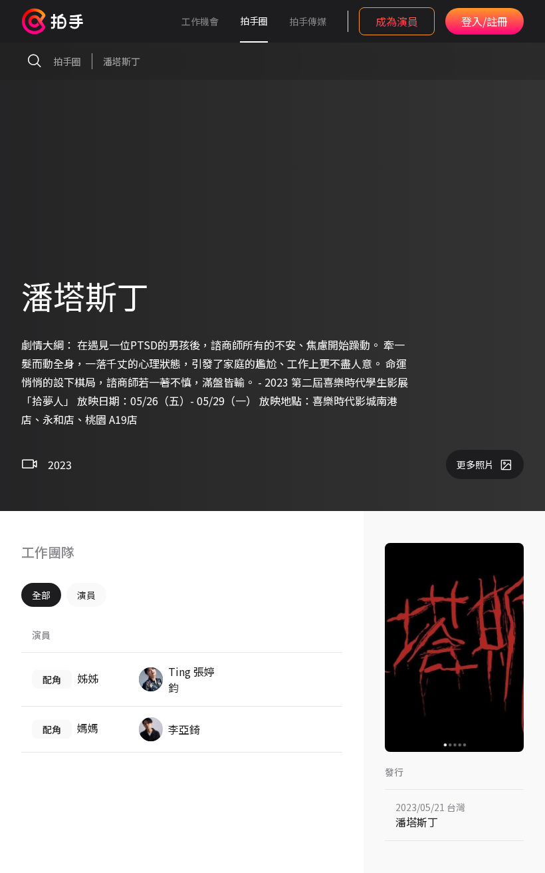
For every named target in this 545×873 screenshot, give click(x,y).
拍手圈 (254, 20)
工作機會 (200, 21)
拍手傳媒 (307, 21)
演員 (86, 595)
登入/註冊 (484, 21)
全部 (41, 595)
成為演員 (397, 21)
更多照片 (475, 464)
